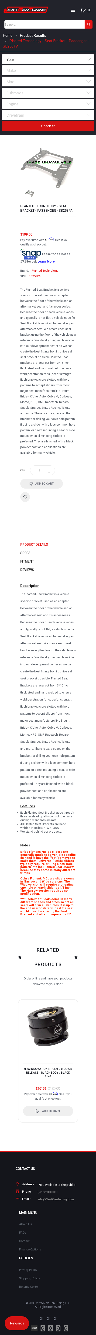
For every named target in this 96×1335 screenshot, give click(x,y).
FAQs (22, 1232)
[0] (83, 10)
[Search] (89, 24)
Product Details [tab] (34, 544)
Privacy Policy (28, 1270)
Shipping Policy (29, 1278)
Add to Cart (44, 483)
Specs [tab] (25, 553)
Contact (24, 1241)
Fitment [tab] (27, 561)
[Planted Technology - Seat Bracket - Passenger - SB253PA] (30, 193)
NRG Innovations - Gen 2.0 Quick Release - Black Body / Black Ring (48, 1072)
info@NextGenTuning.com (56, 1199)
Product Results (33, 35)
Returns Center (29, 1286)
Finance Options (30, 1249)
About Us (25, 1224)
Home (8, 35)
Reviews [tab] (27, 570)
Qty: (22, 470)
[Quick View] (24, 1023)
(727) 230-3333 (48, 1192)
